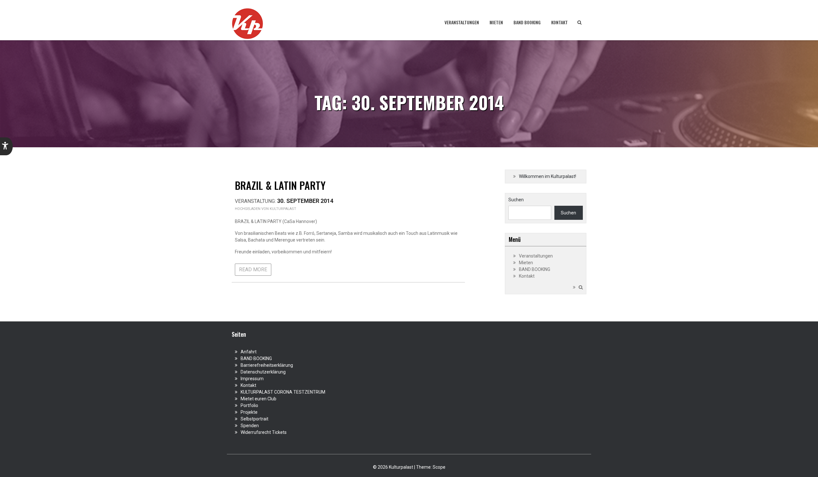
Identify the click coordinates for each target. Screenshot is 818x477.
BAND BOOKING (527, 22)
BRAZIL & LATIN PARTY (280, 185)
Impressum (252, 378)
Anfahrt (249, 351)
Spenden (250, 425)
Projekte (249, 412)
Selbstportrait (254, 418)
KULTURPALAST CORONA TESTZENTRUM (283, 392)
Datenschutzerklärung (263, 371)
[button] (6, 146)
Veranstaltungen (461, 22)
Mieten (496, 22)
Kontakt (559, 22)
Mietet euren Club (258, 398)
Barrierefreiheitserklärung (267, 365)
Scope (439, 467)
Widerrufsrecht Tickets (264, 432)
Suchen (516, 199)
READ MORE (253, 269)
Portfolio (249, 405)
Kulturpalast (283, 209)
